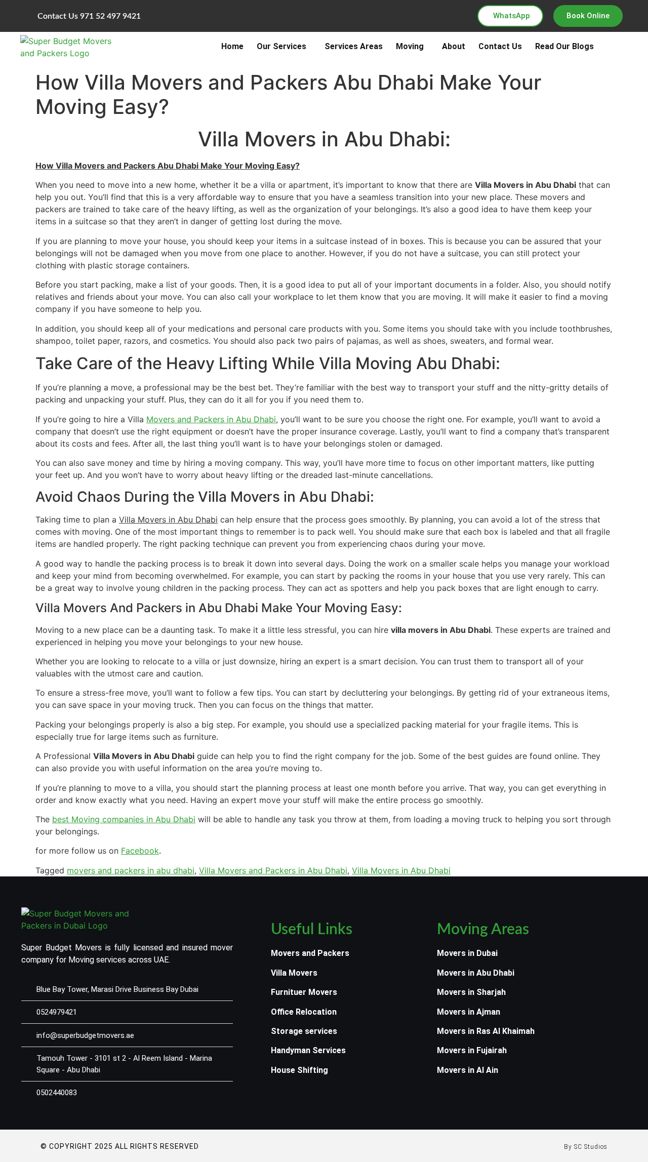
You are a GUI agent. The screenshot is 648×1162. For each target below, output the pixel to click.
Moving (410, 46)
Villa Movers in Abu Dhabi (401, 870)
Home (232, 46)
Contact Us (500, 46)
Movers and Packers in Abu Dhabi (211, 419)
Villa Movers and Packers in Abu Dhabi (273, 870)
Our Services (281, 46)
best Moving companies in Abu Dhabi (123, 819)
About (453, 46)
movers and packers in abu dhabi (130, 870)
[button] (284, 46)
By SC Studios (586, 1146)
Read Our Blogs (564, 46)
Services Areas (354, 46)
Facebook (140, 851)
